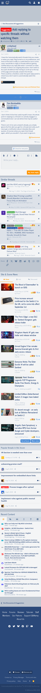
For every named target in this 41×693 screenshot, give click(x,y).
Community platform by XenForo (20, 686)
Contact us (8, 677)
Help (19, 681)
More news (35, 441)
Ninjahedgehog (9, 537)
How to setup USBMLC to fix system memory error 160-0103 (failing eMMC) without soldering (22, 541)
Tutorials (29, 612)
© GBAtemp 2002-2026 (32, 690)
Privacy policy (11, 681)
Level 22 (22, 50)
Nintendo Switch (19, 219)
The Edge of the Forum (22, 186)
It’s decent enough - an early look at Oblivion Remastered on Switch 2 (26, 412)
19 (39, 457)
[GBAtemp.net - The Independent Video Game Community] (17, 3)
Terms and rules (31, 677)
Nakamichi (10, 186)
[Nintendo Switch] (2, 529)
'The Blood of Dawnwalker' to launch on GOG (26, 286)
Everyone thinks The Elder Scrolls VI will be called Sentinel (25, 364)
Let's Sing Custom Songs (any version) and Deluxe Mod (19, 248)
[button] (2, 3)
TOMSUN (10, 219)
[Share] (35, 54)
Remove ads (28, 672)
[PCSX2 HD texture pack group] (2, 574)
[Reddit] (8, 689)
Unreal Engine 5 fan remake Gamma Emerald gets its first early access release (26, 348)
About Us (20, 619)
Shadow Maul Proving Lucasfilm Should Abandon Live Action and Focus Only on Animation (19, 198)
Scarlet (19, 312)
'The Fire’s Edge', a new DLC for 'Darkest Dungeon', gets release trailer (26, 319)
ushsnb (9, 237)
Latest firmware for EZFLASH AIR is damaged (21, 567)
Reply (38, 92)
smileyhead (6, 41)
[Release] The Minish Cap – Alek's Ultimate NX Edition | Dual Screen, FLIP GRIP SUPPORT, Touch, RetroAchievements (21, 556)
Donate (17, 672)
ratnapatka (10, 253)
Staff (37, 612)
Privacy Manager (18, 677)
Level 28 (16, 108)
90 (39, 404)
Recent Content (8, 514)
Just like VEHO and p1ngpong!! (19, 184)
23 (39, 437)
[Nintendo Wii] (2, 549)
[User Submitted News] (17, 519)
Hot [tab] (19, 279)
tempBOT (28, 389)
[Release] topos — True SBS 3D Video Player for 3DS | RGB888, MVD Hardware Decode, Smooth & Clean (20, 231)
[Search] (30, 3)
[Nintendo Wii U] (2, 524)
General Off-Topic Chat (25, 203)
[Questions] (30, 519)
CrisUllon (7, 560)
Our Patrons (17, 615)
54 (39, 372)
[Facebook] (3, 689)
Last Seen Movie (10, 563)
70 (39, 356)
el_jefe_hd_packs (10, 576)
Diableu (7, 581)
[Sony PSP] (2, 535)
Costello (17, 372)
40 (39, 419)
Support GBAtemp (31, 615)
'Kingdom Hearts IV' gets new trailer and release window (27, 334)
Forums (12, 612)
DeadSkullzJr (9, 588)
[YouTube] (23, 689)
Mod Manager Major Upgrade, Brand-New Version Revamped (21, 214)
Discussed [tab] (34, 279)
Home (4, 612)
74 (39, 311)
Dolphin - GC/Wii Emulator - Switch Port (19, 528)
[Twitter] (18, 689)
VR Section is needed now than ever (16, 452)
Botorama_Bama (10, 595)
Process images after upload (22, 487)
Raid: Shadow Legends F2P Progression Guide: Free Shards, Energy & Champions (27, 381)
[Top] (30, 681)
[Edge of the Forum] (23, 519)
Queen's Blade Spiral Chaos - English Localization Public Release (18, 534)
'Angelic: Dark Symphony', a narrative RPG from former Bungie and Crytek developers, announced (27, 429)
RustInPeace (8, 564)
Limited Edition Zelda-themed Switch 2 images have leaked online (27, 396)
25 (39, 340)
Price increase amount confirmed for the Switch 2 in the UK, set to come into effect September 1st (27, 303)
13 (39, 469)
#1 (39, 54)
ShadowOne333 (20, 405)
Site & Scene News (9, 274)
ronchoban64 (9, 569)
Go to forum (25, 441)
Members (6, 615)
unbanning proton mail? (11, 464)
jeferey (7, 530)
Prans (18, 293)
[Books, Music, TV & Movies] (2, 564)
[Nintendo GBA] (2, 568)
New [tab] (7, 279)
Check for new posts (21, 149)
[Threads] (10, 519)
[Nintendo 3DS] (2, 580)
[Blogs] (37, 519)
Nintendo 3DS (16, 237)
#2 (39, 112)
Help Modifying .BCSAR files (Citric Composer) (21, 579)
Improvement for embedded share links (18, 475)
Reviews (21, 612)
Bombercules (9, 544)
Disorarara (8, 551)
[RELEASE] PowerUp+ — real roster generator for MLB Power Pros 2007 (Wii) (22, 548)
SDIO (6, 525)
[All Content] (3, 519)
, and (27, 87)
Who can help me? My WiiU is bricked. (18, 524)
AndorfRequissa (12, 203)
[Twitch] (13, 689)
